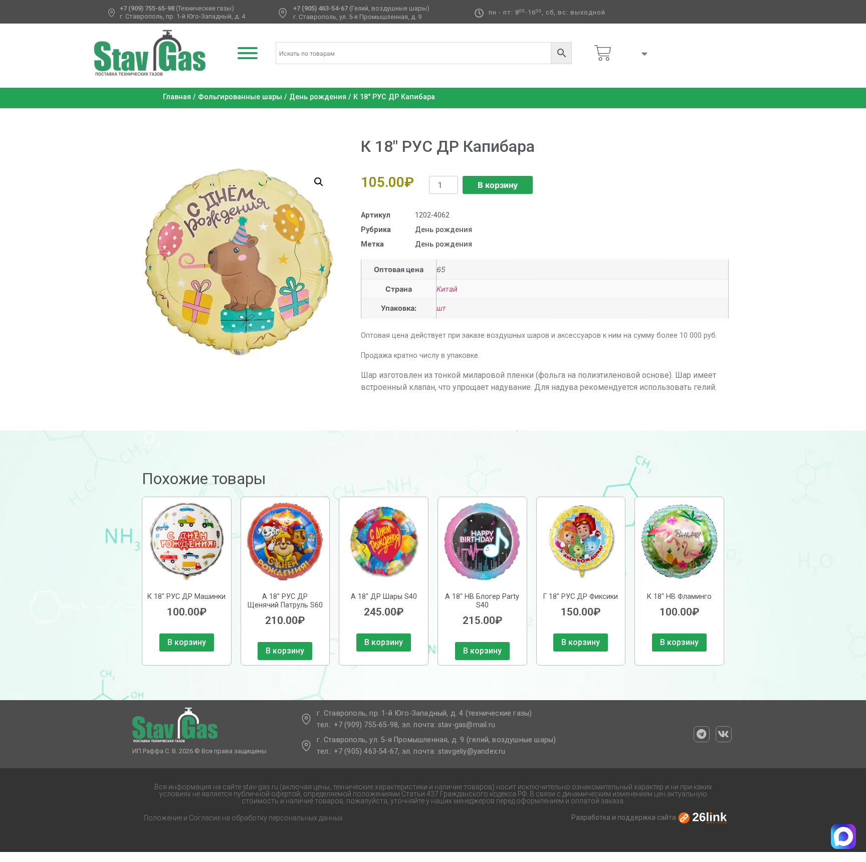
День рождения (317, 97)
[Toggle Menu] (248, 53)
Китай (447, 289)
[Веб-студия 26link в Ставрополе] (703, 817)
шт (441, 308)
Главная (177, 97)
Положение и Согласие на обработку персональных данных (243, 818)
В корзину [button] (186, 642)
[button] (319, 182)
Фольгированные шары (240, 97)
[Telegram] (702, 734)
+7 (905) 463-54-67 (320, 8)
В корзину (498, 185)
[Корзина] (602, 53)
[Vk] (724, 734)
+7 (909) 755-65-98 (147, 8)
